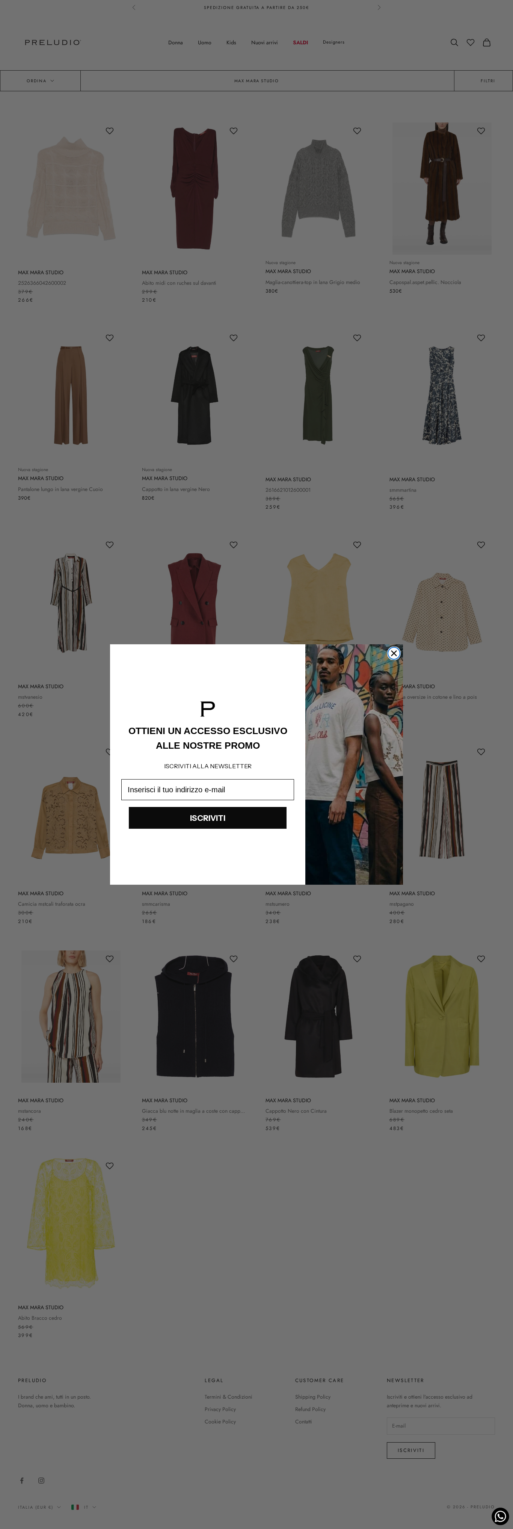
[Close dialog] (394, 653)
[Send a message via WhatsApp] (500, 1516)
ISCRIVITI (207, 818)
